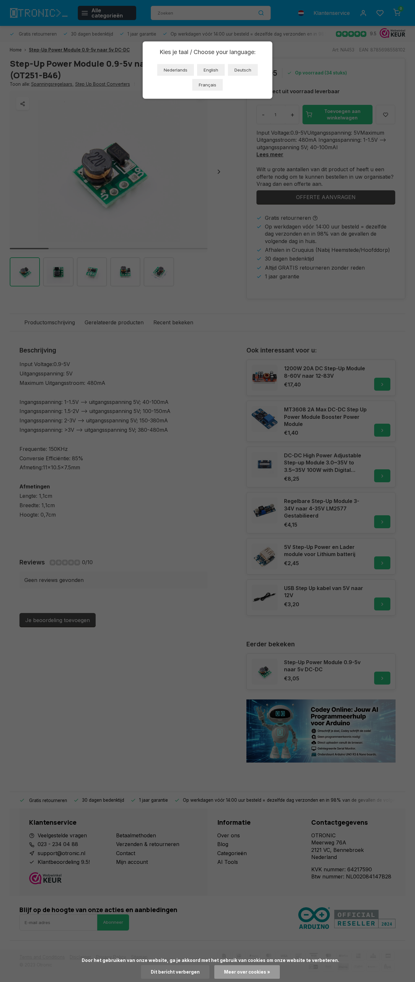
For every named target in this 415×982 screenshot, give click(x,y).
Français (207, 84)
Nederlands (175, 70)
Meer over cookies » (247, 972)
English (211, 70)
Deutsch (242, 70)
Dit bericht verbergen (175, 972)
